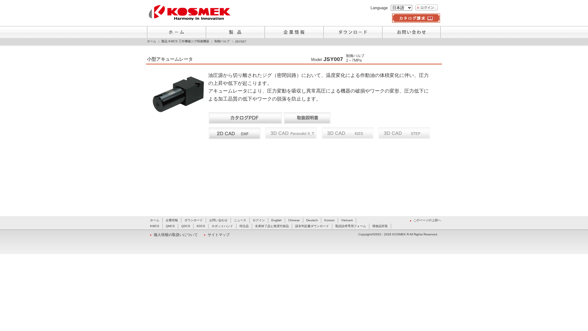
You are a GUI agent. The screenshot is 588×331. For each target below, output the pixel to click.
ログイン (259, 220)
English (276, 220)
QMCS (170, 226)
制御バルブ (222, 41)
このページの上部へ (427, 220)
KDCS (201, 226)
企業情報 (172, 220)
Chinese (294, 220)
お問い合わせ (218, 220)
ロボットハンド (222, 226)
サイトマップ (219, 235)
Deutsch (312, 220)
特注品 (244, 226)
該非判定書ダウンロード (312, 226)
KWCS (154, 226)
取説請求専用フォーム (350, 226)
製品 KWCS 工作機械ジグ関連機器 (185, 41)
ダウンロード (193, 220)
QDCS (185, 226)
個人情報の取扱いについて (176, 235)
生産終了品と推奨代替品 (272, 226)
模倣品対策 (380, 226)
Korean (329, 220)
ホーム (151, 41)
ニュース (240, 220)
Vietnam (347, 220)
